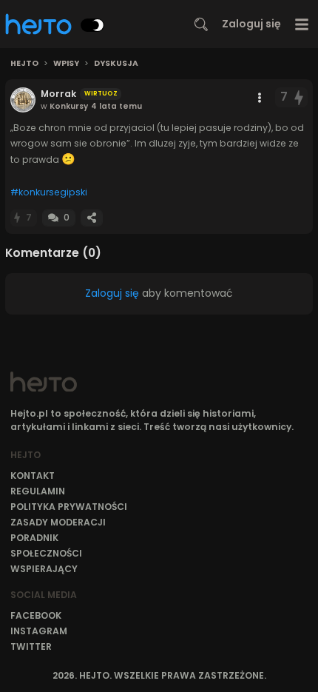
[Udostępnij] (92, 217)
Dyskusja (116, 63)
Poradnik (34, 537)
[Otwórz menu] (302, 24)
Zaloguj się (251, 23)
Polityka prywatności (68, 506)
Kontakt (32, 475)
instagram (38, 631)
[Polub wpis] (299, 97)
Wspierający (44, 568)
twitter (31, 646)
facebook (35, 615)
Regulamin (37, 491)
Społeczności (46, 553)
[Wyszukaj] (201, 24)
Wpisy (66, 63)
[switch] (92, 25)
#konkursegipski (48, 192)
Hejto (24, 63)
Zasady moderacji (58, 522)
